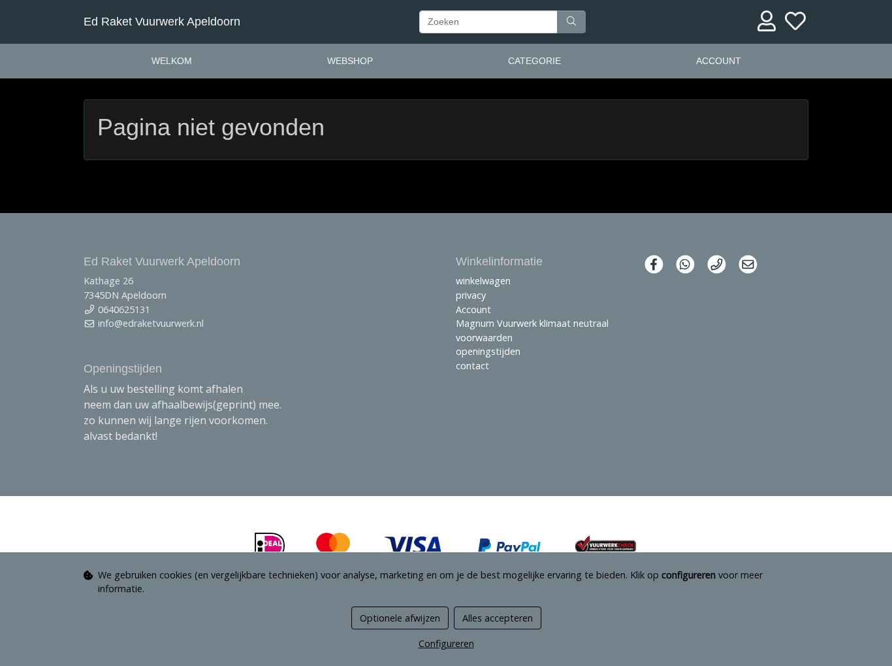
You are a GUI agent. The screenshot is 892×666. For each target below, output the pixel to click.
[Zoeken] (571, 22)
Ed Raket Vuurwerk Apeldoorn (162, 21)
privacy (471, 295)
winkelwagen (483, 281)
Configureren (446, 643)
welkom (171, 61)
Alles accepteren (497, 618)
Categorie (534, 61)
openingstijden (488, 351)
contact (472, 365)
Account (718, 61)
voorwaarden (484, 337)
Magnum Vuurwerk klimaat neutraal (532, 323)
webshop (350, 61)
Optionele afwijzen (400, 618)
